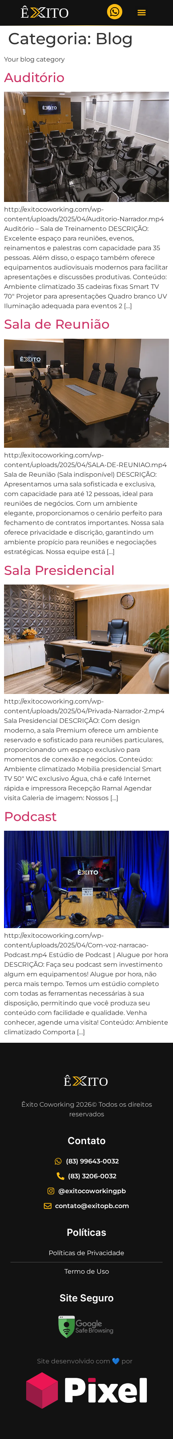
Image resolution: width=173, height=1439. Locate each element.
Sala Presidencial (59, 570)
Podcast (30, 816)
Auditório (34, 77)
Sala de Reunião (56, 324)
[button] (141, 12)
